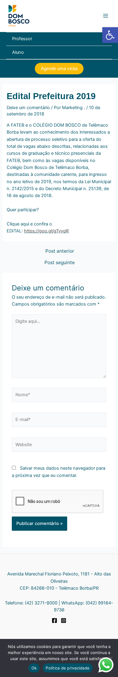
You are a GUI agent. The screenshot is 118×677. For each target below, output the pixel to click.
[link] (110, 35)
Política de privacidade (68, 668)
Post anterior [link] (59, 251)
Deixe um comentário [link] (28, 107)
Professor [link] (22, 38)
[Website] (59, 446)
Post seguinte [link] (59, 262)
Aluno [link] (18, 52)
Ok (34, 668)
